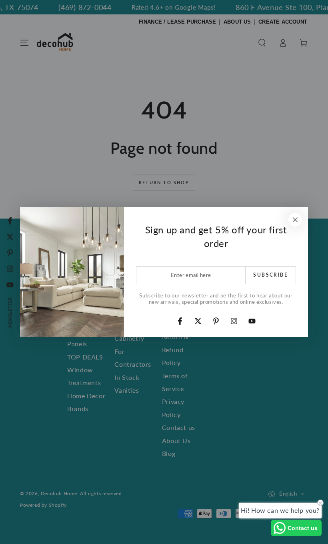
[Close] (295, 220)
